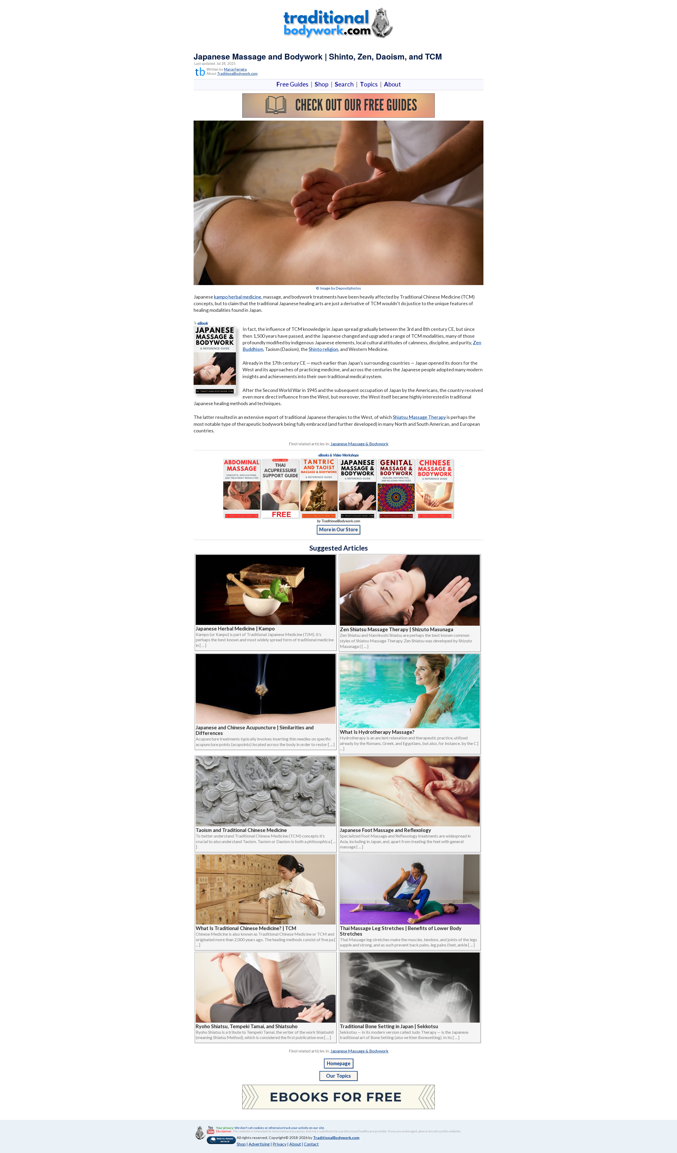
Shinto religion (323, 349)
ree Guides (293, 84)
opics (370, 84)
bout (392, 84)
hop (323, 84)
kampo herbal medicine (237, 297)
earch (345, 84)
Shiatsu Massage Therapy (419, 417)
